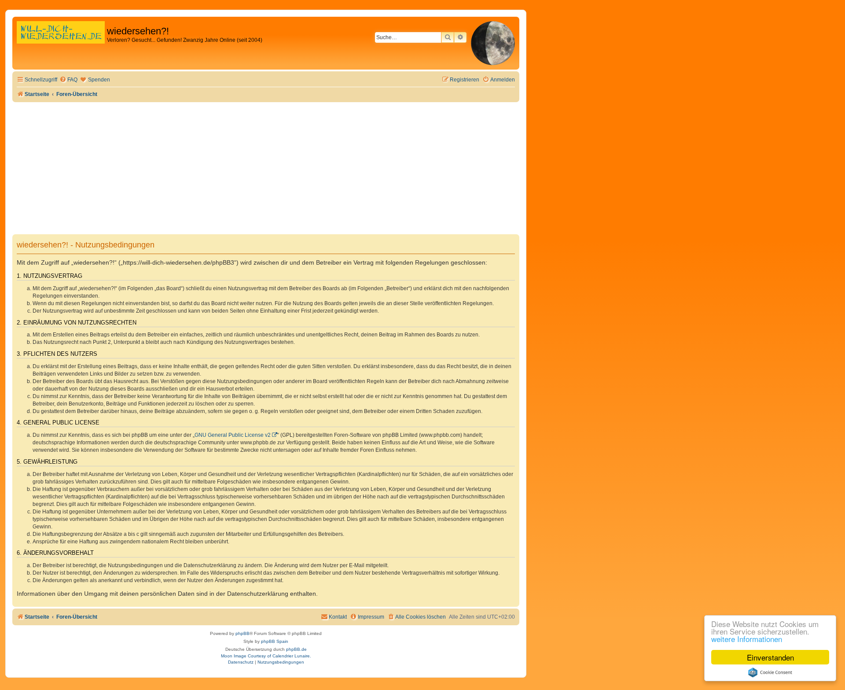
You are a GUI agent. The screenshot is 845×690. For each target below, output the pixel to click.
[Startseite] (61, 41)
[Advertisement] (265, 168)
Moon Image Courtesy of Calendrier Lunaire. (266, 655)
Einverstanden (770, 657)
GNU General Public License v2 (233, 435)
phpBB (242, 633)
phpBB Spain (274, 641)
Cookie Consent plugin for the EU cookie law (770, 672)
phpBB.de (296, 649)
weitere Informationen (746, 638)
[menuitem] (68, 80)
